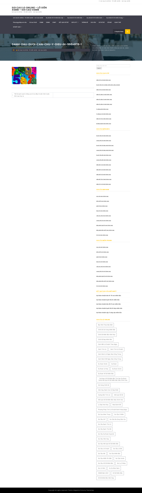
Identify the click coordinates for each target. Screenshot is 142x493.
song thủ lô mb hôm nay (103, 140)
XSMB (41, 22)
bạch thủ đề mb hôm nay (103, 155)
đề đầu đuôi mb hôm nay (103, 123)
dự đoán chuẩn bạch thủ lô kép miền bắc (109, 308)
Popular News (119, 31)
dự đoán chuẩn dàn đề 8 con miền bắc (108, 304)
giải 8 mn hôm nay (101, 206)
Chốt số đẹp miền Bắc (105, 339)
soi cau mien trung (104, 414)
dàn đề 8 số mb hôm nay (103, 174)
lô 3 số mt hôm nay (102, 286)
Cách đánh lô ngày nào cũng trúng (109, 354)
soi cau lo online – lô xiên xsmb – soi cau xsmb (115, 1)
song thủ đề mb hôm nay (103, 160)
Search (99, 68)
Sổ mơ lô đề (33, 22)
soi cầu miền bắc (114, 453)
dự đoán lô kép (103, 369)
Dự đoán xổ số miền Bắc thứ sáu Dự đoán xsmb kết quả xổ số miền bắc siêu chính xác (113, 379)
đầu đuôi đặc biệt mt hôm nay (105, 281)
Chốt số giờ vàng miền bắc (106, 329)
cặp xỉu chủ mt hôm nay (103, 266)
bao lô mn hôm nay (102, 210)
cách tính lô (102, 349)
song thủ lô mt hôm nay (103, 271)
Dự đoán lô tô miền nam (94, 18)
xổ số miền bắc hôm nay (106, 478)
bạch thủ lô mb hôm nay (103, 135)
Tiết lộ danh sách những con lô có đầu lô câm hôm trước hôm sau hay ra (31, 95)
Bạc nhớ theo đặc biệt (105, 325)
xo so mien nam (114, 468)
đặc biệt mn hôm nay (102, 201)
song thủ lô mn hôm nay (103, 220)
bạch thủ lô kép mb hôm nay (105, 145)
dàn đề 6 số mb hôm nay (103, 169)
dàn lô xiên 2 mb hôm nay (104, 94)
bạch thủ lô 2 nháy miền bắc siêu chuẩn (108, 85)
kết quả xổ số (118, 395)
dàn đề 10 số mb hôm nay (103, 179)
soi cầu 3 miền (119, 414)
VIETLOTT (74, 22)
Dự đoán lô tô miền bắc (74, 18)
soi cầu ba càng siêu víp (117, 419)
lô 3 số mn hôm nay (102, 235)
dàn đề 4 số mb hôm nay (103, 164)
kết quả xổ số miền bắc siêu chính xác (110, 400)
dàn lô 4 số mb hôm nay (103, 184)
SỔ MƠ (109, 22)
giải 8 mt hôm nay (101, 257)
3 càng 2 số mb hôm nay (103, 114)
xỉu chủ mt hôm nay (102, 247)
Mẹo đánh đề (116, 404)
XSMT (54, 22)
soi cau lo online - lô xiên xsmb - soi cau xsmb (32, 50)
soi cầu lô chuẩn (103, 448)
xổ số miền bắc (117, 473)
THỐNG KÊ (85, 22)
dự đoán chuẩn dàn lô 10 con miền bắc (108, 295)
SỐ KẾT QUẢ (17, 27)
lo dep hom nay (103, 404)
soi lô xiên (101, 468)
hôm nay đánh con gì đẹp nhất (108, 390)
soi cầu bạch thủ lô (104, 424)
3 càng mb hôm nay (102, 109)
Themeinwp (90, 490)
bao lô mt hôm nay (102, 261)
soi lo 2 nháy (121, 463)
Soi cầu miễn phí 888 (105, 458)
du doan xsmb (102, 364)
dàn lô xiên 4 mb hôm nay (104, 104)
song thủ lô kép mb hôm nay (105, 150)
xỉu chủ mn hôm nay (102, 196)
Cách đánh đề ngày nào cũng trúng (109, 359)
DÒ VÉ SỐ (102, 22)
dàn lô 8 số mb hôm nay (103, 89)
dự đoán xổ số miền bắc (106, 373)
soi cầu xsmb (120, 458)
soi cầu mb (101, 453)
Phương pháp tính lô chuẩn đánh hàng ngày (112, 409)
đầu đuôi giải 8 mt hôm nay (104, 276)
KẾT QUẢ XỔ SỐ (64, 22)
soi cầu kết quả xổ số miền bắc (108, 444)
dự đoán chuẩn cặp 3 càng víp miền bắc (109, 312)
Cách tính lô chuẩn (116, 349)
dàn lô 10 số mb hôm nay (103, 118)
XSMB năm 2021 (103, 473)
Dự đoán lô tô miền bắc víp (54, 18)
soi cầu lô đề (117, 448)
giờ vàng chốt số (103, 385)
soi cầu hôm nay (103, 439)
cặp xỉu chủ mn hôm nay (103, 215)
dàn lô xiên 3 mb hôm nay (104, 99)
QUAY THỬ (117, 22)
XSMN (48, 22)
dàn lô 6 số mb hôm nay (103, 80)
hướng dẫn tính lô (104, 395)
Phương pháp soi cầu (20, 22)
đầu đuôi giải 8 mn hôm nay (104, 225)
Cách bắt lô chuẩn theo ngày (107, 344)
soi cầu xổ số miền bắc (105, 463)
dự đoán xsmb (116, 369)
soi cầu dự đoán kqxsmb (106, 434)
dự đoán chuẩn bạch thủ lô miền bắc (107, 300)
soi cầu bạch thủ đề (104, 429)
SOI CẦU (93, 22)
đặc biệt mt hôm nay (102, 252)
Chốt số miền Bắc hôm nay (106, 334)
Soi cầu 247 (102, 419)
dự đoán (114, 364)
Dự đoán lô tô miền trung (114, 18)
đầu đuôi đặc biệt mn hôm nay (105, 230)
